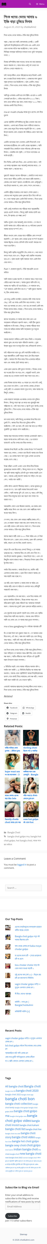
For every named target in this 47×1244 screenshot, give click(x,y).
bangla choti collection (18, 1103)
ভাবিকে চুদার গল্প (19, 1171)
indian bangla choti (26, 1149)
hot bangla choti (24, 840)
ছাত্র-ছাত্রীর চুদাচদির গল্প (15, 1164)
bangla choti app (27, 1095)
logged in (21, 864)
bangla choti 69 (10, 1091)
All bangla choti (14, 1086)
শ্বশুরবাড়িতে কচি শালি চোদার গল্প (16, 1052)
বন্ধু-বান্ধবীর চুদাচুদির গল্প (20, 1168)
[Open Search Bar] (30, 4)
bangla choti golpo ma (18, 836)
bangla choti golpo (21, 1107)
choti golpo (34, 1145)
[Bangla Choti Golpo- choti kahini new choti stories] (4, 4)
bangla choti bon (20, 1098)
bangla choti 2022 (13, 1094)
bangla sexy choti (15, 1145)
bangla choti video (23, 1137)
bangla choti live (33, 1129)
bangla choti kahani (29, 1125)
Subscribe (12, 1216)
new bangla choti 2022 (13, 1157)
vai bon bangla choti (30, 1158)
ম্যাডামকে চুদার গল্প (28, 1171)
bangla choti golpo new (18, 1116)
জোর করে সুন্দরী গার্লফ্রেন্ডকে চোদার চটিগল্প (19, 1056)
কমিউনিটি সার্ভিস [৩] (22, 1011)
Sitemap (23, 1234)
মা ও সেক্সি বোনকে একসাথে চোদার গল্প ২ (19, 1060)
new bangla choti (30, 1153)
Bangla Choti (13, 832)
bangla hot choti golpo (25, 1141)
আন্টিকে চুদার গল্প (19, 1161)
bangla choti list (15, 1129)
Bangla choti (32, 1086)
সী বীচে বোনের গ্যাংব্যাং (23, 993)
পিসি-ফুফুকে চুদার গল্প (28, 1164)
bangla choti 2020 (27, 1090)
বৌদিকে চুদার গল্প (34, 1168)
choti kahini (9, 1150)
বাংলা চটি (28, 1168)
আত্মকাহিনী (11, 1161)
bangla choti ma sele (12, 1133)
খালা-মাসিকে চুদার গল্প (28, 1161)
